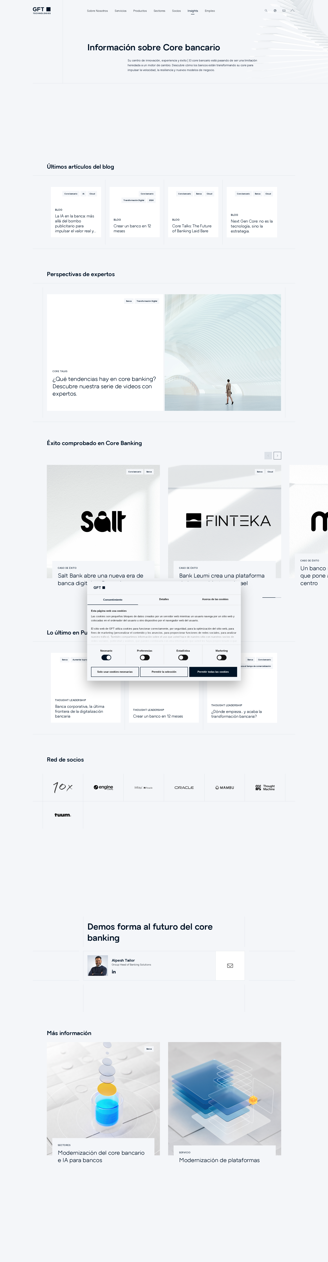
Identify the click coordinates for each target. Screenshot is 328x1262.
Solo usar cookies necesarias (115, 671)
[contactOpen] (230, 965)
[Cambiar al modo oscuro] (292, 10)
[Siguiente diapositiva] (277, 455)
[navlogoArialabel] (41, 10)
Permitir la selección (164, 671)
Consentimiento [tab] (112, 599)
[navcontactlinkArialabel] (284, 10)
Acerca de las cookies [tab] (215, 599)
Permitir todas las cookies (213, 671)
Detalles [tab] (164, 599)
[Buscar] (266, 11)
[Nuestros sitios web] (275, 11)
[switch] (145, 657)
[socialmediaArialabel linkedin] (114, 972)
